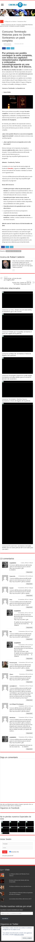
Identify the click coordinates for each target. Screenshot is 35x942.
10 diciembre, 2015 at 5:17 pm (25, 631)
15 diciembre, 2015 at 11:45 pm (25, 587)
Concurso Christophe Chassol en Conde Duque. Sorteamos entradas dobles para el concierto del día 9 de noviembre (17, 377)
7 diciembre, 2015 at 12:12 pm (25, 706)
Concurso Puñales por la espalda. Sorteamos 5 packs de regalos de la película (17, 332)
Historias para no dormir (14, 251)
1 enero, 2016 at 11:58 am (27, 562)
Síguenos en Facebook (9, 808)
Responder (29, 572)
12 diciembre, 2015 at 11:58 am (25, 599)
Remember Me (15, 852)
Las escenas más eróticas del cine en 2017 (20, 899)
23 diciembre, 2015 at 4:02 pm (25, 576)
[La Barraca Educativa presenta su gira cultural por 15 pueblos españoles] (22, 824)
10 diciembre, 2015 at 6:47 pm (25, 644)
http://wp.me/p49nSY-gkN (17, 568)
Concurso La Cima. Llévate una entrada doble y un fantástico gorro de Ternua (17, 310)
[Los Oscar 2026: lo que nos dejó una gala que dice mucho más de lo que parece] (13, 829)
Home (3, 24)
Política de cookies (19, 934)
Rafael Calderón (7, 43)
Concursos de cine (10, 24)
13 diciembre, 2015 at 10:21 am (25, 612)
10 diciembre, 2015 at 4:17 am (26, 662)
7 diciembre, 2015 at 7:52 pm (26, 686)
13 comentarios (7, 45)
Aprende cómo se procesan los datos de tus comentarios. (16, 805)
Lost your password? (7, 855)
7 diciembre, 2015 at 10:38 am (26, 737)
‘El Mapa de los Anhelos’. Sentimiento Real (15, 21)
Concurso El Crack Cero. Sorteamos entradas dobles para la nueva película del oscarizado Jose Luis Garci (17, 547)
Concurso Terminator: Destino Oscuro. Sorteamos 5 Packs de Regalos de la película (16, 400)
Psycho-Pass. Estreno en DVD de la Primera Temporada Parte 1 (21, 283)
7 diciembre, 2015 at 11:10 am (26, 717)
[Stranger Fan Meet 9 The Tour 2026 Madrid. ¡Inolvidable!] (5, 829)
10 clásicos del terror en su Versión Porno (20, 886)
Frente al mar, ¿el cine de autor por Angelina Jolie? (12, 278)
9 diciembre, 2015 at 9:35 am (26, 674)
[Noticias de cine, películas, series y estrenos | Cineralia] (17, 4)
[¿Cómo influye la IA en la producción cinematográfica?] (13, 824)
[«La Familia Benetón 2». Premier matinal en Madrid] (30, 824)
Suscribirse (5, 918)
